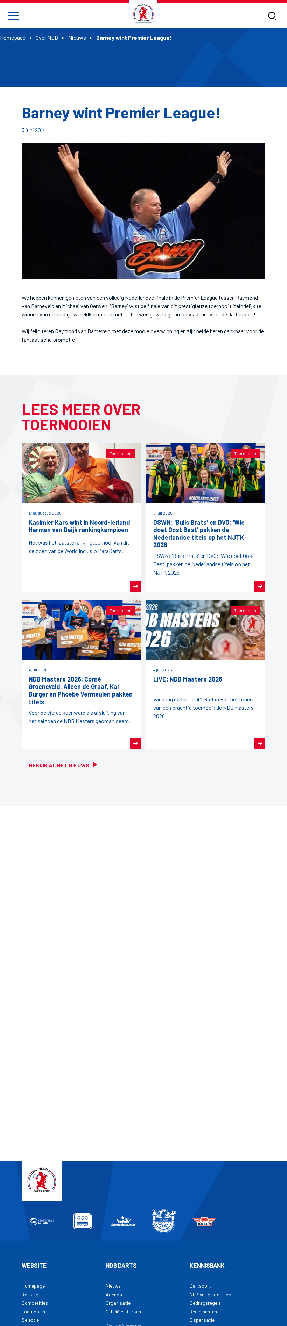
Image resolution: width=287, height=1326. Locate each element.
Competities (35, 1303)
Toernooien (33, 1311)
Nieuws (77, 37)
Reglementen (203, 1311)
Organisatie (118, 1303)
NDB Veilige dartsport (212, 1294)
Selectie (30, 1320)
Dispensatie (202, 1320)
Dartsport (200, 1286)
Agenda (114, 1294)
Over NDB (47, 37)
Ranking (30, 1294)
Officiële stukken (123, 1311)
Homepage (13, 37)
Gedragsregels (205, 1303)
